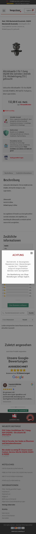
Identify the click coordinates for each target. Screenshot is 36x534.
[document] (18, 267)
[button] (31, 253)
